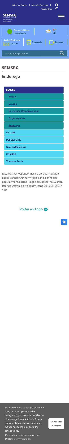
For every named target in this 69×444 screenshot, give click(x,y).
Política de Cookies (19, 5)
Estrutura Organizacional (23, 110)
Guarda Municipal (16, 146)
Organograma (17, 118)
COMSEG (11, 154)
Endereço (14, 125)
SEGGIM (10, 132)
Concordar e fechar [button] (56, 423)
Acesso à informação (39, 5)
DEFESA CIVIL (13, 139)
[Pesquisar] (62, 53)
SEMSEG (10, 89)
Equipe (13, 103)
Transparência (47, 9)
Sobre (12, 96)
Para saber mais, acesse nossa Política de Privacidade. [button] (22, 437)
